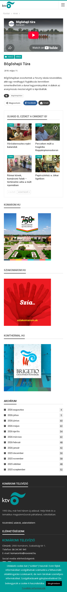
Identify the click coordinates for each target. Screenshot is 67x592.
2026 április (14, 431)
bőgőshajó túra (16, 96)
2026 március (15, 437)
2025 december (16, 453)
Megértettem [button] (54, 583)
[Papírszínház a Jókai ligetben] (47, 163)
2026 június (13, 420)
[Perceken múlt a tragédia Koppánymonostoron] (47, 132)
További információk (33, 588)
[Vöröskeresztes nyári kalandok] (19, 132)
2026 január (14, 448)
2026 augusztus (16, 409)
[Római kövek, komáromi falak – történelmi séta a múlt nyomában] (19, 163)
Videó (10, 57)
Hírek (18, 57)
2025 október (14, 464)
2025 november (16, 458)
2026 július (13, 415)
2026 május (13, 426)
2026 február (14, 442)
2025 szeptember (16, 469)
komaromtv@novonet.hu (23, 553)
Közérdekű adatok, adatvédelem (18, 522)
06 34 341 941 (19, 549)
